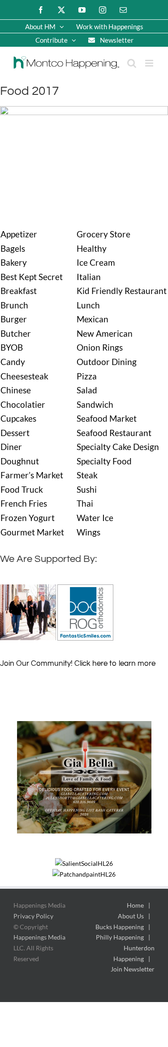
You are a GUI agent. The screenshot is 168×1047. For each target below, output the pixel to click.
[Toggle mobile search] (131, 63)
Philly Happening (120, 937)
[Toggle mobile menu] (150, 63)
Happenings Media (39, 937)
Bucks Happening (119, 927)
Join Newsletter (133, 969)
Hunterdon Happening (134, 953)
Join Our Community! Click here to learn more (77, 663)
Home (135, 905)
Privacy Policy (33, 916)
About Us (131, 916)
